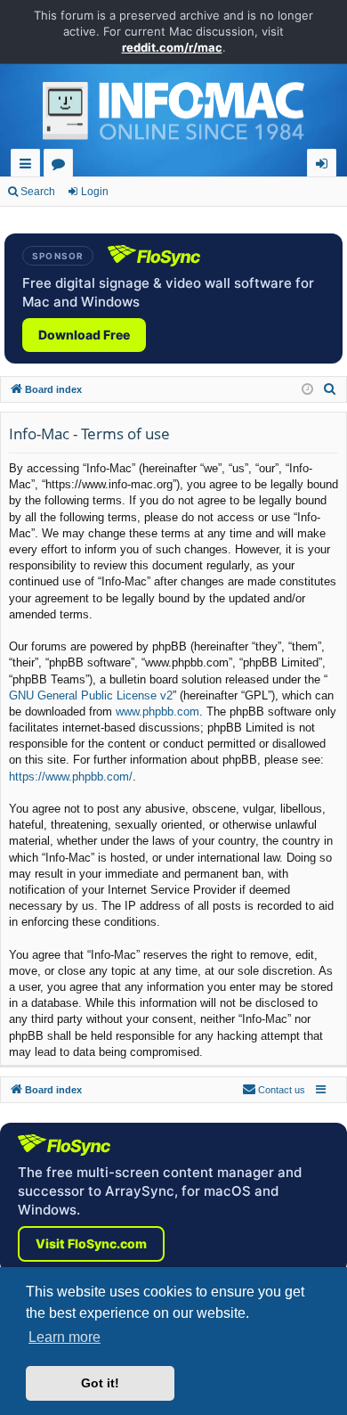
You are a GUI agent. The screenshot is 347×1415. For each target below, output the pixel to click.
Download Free (84, 334)
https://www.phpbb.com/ (71, 776)
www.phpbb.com (157, 711)
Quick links (29, 166)
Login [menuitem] (325, 166)
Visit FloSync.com (91, 1243)
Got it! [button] (100, 1383)
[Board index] (173, 116)
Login (95, 191)
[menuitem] (330, 389)
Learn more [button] (64, 1337)
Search (37, 191)
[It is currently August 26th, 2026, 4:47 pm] (307, 390)
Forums (62, 166)
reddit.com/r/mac (172, 47)
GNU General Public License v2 (91, 695)
